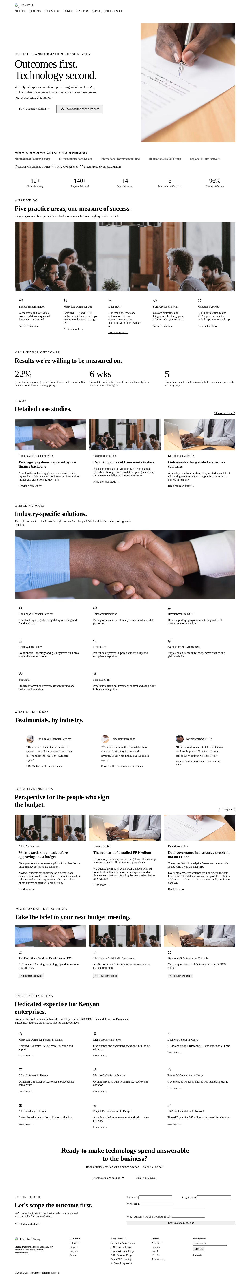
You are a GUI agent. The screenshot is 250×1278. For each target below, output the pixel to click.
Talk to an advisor (146, 1177)
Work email (133, 1203)
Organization (189, 1197)
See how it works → (29, 325)
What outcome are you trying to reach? (149, 1216)
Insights (68, 10)
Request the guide (32, 975)
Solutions (20, 10)
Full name (132, 1197)
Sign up (199, 1249)
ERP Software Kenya (121, 1247)
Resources (82, 10)
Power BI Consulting (121, 1259)
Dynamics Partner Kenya (123, 1243)
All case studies (223, 413)
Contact (74, 1255)
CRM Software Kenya (122, 1255)
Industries (35, 10)
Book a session (114, 10)
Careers (96, 10)
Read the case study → (32, 485)
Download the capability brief (81, 108)
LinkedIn (197, 1254)
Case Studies (52, 10)
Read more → (27, 889)
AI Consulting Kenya (121, 1263)
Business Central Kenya (123, 1251)
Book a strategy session (33, 108)
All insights (225, 809)
